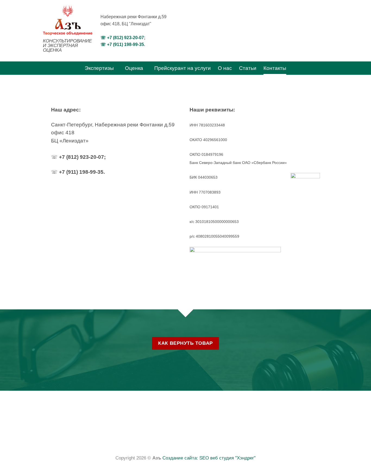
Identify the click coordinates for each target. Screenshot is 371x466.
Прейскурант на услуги (182, 68)
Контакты (274, 68)
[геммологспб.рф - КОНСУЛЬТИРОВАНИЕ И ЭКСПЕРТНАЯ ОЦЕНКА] (67, 20)
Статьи (247, 68)
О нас (225, 68)
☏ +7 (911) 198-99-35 (122, 44)
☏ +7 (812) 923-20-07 (122, 37)
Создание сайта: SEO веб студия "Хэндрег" (209, 458)
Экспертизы (99, 68)
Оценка (134, 68)
